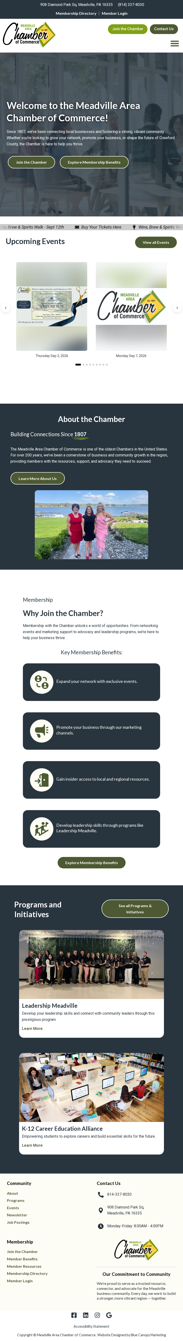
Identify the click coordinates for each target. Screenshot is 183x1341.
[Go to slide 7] (100, 365)
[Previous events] (5, 308)
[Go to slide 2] (83, 365)
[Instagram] (97, 1315)
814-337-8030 (119, 1194)
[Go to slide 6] (97, 365)
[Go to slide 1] (78, 365)
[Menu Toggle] (174, 43)
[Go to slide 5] (93, 365)
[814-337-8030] (101, 1195)
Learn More (32, 1028)
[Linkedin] (85, 1315)
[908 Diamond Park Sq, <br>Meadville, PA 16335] (101, 1210)
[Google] (109, 1315)
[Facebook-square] (74, 1315)
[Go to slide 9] (107, 365)
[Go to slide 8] (103, 365)
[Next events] (177, 308)
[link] (76, 5)
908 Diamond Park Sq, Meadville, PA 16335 (76, 4)
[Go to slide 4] (90, 365)
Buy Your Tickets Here (93, 227)
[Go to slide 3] (87, 365)
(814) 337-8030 (131, 4)
